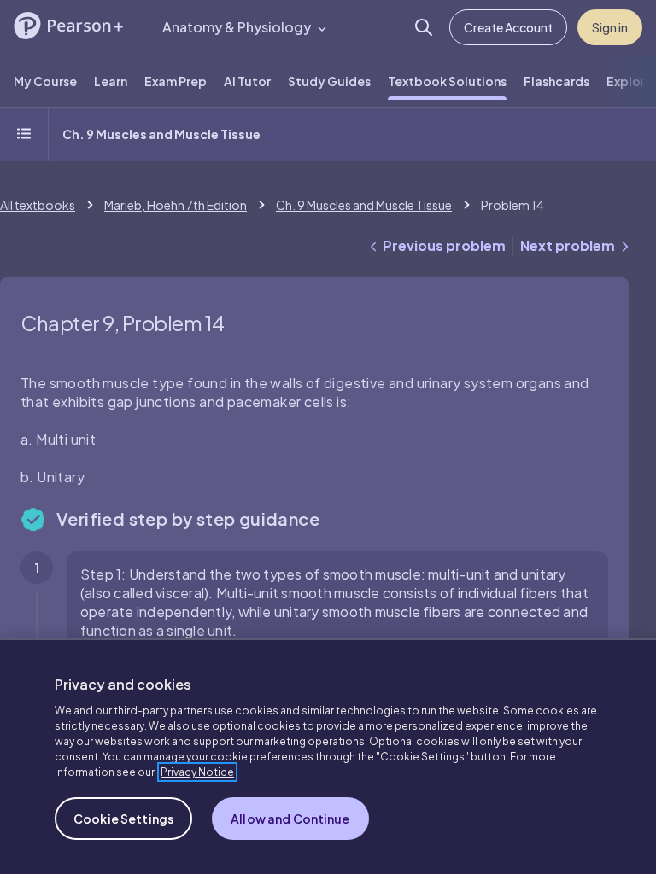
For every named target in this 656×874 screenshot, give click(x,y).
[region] (328, 756)
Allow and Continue (290, 818)
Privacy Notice (197, 772)
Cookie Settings (123, 818)
